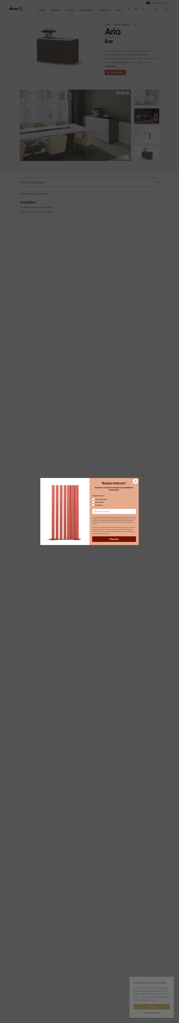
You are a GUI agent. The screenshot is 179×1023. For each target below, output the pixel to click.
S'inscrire (114, 539)
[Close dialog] (135, 481)
